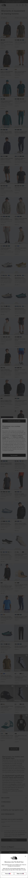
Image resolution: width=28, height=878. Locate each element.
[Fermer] (25, 856)
